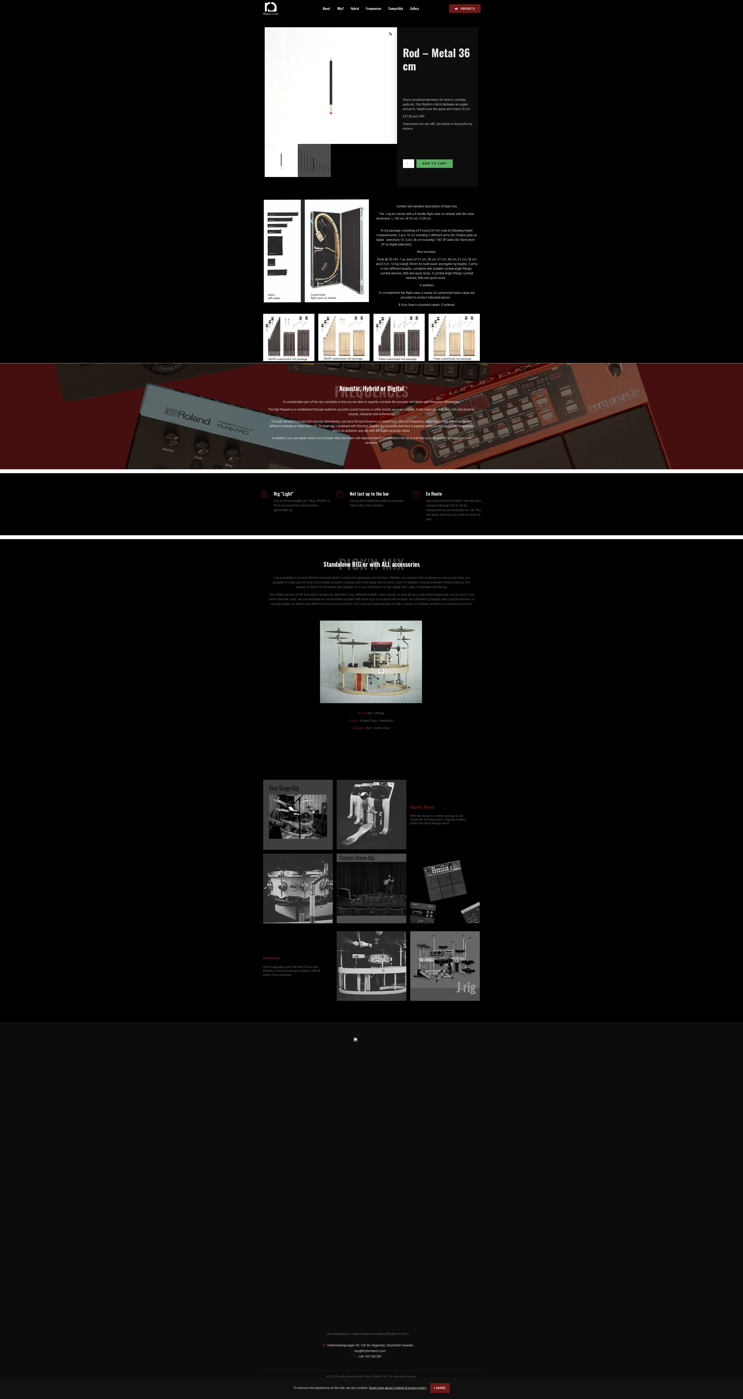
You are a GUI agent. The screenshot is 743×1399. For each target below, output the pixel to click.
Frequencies (373, 8)
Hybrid (355, 8)
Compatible (395, 8)
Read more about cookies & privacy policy (397, 1388)
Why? (340, 8)
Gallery (414, 8)
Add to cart (434, 163)
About (326, 8)
